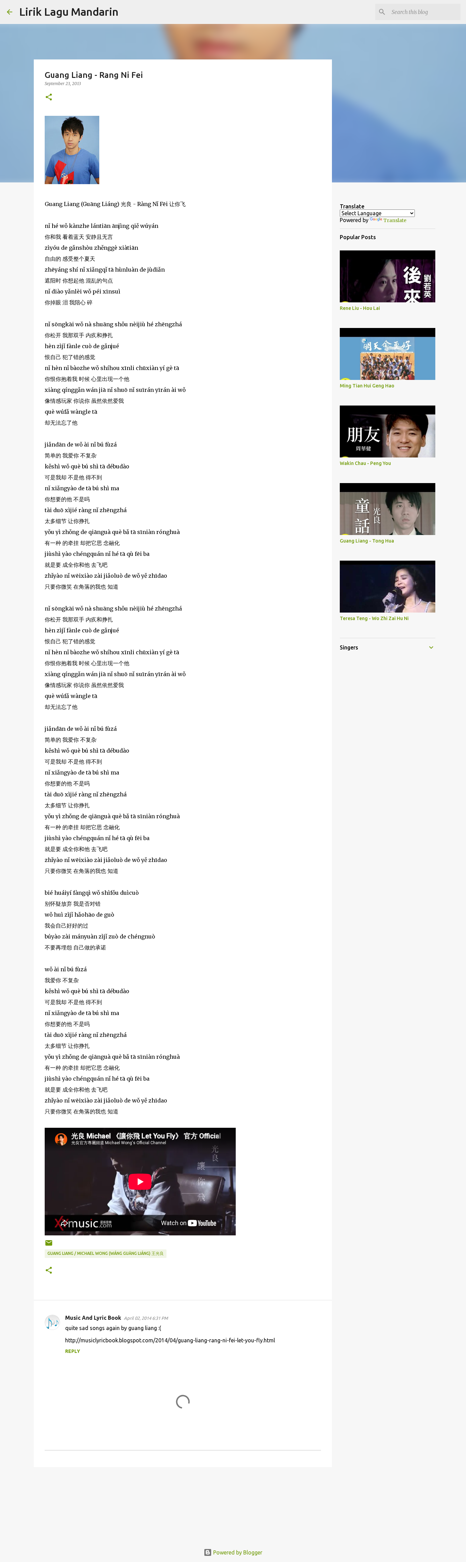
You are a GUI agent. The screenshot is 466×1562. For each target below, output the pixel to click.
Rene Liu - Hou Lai (360, 308)
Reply (72, 1351)
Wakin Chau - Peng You (365, 463)
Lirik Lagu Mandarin (68, 11)
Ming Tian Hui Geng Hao (367, 385)
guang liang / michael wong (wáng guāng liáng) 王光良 (105, 1253)
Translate (394, 220)
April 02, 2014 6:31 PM (146, 1318)
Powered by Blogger (237, 1552)
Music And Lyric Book (93, 1318)
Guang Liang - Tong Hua (367, 541)
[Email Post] (49, 1245)
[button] (49, 97)
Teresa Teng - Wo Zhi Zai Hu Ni (374, 618)
